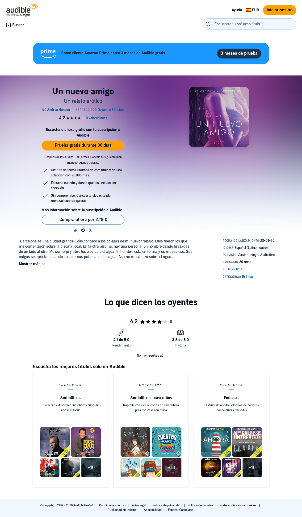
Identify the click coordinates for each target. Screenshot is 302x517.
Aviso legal (139, 505)
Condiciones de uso (112, 505)
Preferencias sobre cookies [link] (237, 505)
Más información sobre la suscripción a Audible (82, 210)
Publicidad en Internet (123, 510)
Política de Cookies (201, 505)
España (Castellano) (181, 510)
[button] (75, 230)
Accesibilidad (153, 510)
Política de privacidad (167, 505)
